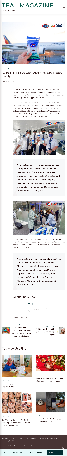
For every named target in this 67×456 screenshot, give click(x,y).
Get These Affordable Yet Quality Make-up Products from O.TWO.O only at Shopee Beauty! (16, 422)
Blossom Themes (54, 438)
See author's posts (37, 310)
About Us (31, 445)
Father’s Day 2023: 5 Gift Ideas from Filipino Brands (48, 420)
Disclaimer (11, 445)
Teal (30, 304)
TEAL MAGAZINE (28, 5)
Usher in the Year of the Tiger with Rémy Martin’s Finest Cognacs (49, 379)
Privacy (4, 445)
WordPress (12, 441)
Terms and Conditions (21, 445)
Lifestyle (6, 69)
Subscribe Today (54, 452)
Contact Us (38, 445)
